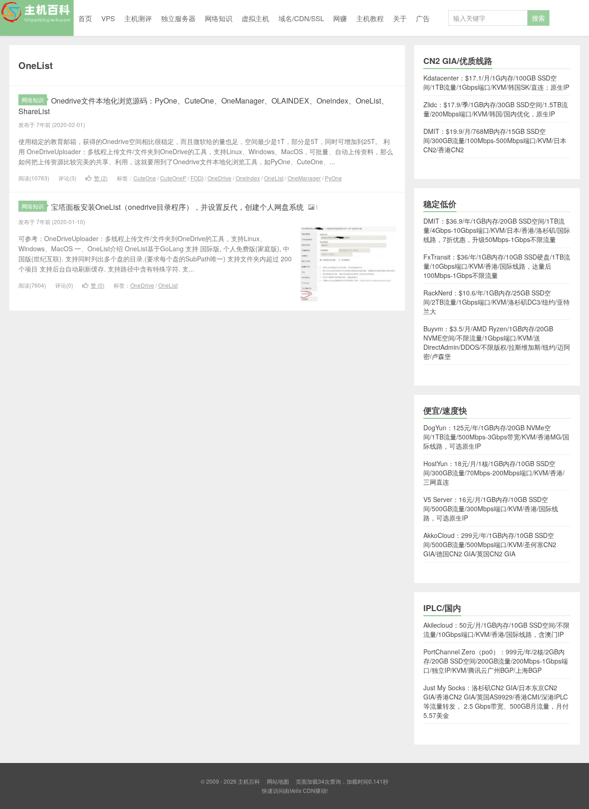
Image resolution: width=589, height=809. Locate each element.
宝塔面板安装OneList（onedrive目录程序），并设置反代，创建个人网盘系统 (177, 207)
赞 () (101, 178)
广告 (423, 18)
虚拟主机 (255, 18)
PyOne (333, 178)
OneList (273, 178)
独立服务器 (178, 18)
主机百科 (37, 18)
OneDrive (219, 178)
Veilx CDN (302, 790)
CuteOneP (173, 178)
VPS (108, 18)
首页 (85, 18)
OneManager (304, 178)
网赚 (340, 18)
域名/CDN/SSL (301, 18)
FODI (197, 178)
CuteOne (144, 178)
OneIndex (248, 178)
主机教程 (370, 18)
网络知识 (218, 18)
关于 (400, 18)
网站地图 (278, 781)
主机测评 (138, 18)
